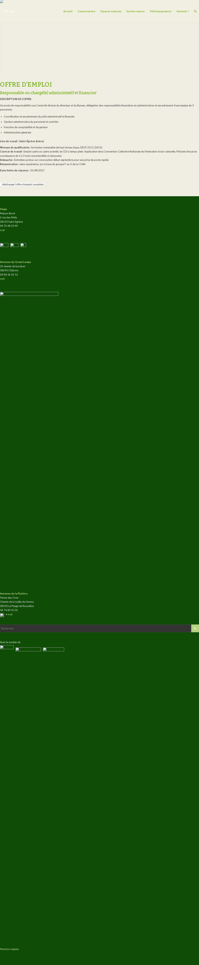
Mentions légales (9, 949)
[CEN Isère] (7, 11)
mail (2, 230)
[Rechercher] (195, 11)
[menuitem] (68, 11)
